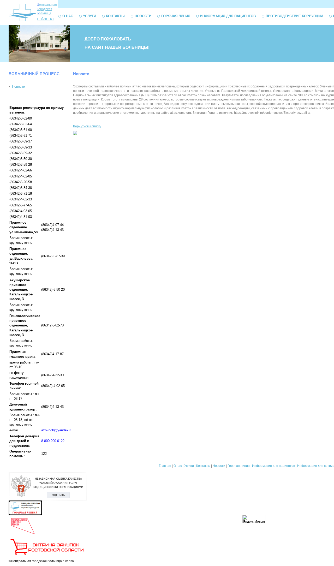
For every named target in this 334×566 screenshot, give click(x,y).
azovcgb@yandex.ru (56, 430)
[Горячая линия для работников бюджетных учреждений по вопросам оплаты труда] (25, 514)
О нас (67, 16)
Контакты (115, 16)
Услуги (89, 16)
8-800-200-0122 (52, 441)
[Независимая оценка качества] (48, 499)
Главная (165, 466)
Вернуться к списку (87, 126)
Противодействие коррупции (294, 16)
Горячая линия (175, 16)
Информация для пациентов (228, 16)
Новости (143, 16)
